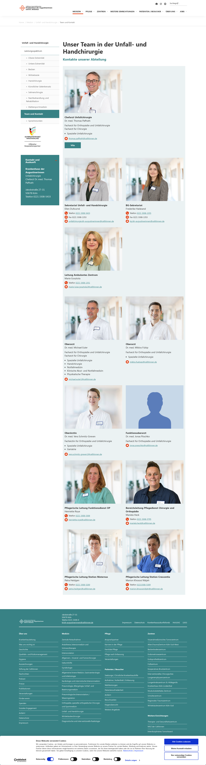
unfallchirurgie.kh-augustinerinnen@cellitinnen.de (91, 221)
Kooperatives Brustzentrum (159, 669)
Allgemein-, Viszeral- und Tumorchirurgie (79, 658)
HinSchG (176, 622)
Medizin (77, 11)
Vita (73, 145)
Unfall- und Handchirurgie (47, 22)
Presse (21, 683)
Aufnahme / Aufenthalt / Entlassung (119, 680)
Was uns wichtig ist (27, 644)
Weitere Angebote (112, 709)
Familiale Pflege (111, 649)
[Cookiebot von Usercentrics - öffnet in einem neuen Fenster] (20, 760)
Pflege (89, 11)
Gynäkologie (67, 667)
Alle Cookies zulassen (181, 742)
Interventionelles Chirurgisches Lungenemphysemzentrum (160, 676)
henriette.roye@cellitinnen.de (82, 519)
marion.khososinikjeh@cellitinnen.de (146, 588)
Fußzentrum (153, 664)
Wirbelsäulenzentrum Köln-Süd (161, 705)
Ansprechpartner (112, 639)
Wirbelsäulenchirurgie (71, 716)
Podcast (22, 678)
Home (21, 22)
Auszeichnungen (26, 664)
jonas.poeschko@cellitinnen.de (144, 445)
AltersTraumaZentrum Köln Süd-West (163, 644)
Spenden (22, 703)
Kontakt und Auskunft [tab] (32, 161)
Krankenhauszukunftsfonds (158, 622)
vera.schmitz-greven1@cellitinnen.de (85, 454)
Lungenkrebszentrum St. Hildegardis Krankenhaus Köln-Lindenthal (163, 684)
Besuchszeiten (110, 699)
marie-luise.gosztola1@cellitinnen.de (85, 286)
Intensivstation (68, 653)
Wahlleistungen (111, 685)
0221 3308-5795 (144, 519)
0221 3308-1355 (144, 213)
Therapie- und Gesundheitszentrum (162, 721)
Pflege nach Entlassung (114, 654)
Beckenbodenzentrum (157, 649)
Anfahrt (22, 713)
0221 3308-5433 (83, 213)
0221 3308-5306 (83, 515)
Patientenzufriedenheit (114, 690)
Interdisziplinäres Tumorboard (160, 731)
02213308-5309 (144, 584)
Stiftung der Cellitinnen (28, 669)
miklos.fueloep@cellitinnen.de (143, 362)
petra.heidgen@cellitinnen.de (82, 588)
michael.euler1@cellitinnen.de (82, 379)
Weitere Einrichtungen (122, 11)
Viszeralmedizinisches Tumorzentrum (163, 639)
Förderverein (24, 698)
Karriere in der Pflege (113, 644)
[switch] (73, 759)
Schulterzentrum (154, 695)
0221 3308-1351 (83, 282)
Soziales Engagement (27, 708)
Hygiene (22, 659)
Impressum (138, 751)
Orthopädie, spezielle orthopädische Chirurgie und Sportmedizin (81, 705)
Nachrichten (24, 674)
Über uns (170, 11)
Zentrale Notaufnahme (71, 639)
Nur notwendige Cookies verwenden (181, 756)
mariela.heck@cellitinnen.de (142, 523)
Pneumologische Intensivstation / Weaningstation (75, 696)
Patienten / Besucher (150, 11)
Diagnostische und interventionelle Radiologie (81, 721)
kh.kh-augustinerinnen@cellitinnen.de (77, 622)
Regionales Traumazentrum (159, 700)
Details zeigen (131, 760)
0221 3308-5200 (83, 584)
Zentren (101, 11)
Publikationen (24, 688)
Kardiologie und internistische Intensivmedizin (81, 681)
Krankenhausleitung (27, 639)
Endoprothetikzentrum (157, 659)
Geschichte (23, 649)
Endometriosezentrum (157, 654)
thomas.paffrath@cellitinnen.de (83, 138)
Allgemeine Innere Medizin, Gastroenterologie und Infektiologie (81, 674)
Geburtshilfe (67, 662)
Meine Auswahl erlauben (181, 748)
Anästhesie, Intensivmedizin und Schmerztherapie (75, 646)
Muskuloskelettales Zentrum (159, 691)
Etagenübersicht (111, 704)
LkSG (185, 622)
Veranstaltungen (25, 693)
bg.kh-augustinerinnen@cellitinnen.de (147, 221)
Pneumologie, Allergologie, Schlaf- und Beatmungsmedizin (78, 688)
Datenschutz (128, 751)
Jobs (182, 11)
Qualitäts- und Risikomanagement (33, 654)
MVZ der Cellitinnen (156, 726)
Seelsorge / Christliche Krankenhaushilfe (121, 675)
